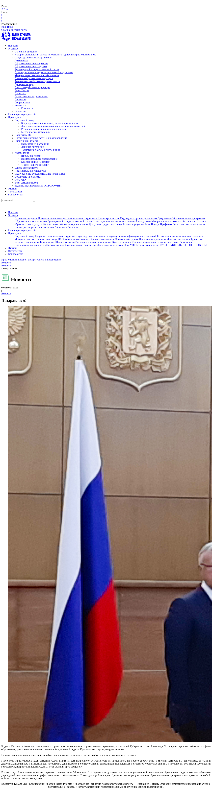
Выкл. (10, 26)
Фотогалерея (15, 191)
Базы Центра (22, 90)
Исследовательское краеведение (39, 158)
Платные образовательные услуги (34, 78)
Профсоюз (20, 93)
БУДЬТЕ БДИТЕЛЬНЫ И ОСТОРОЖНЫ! (38, 185)
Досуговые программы (28, 176)
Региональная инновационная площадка (44, 129)
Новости (13, 45)
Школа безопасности (26, 167)
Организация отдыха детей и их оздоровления (41, 138)
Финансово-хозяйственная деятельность (37, 81)
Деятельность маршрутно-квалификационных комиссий (53, 126)
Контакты (20, 105)
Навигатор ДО (23, 135)
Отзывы (12, 188)
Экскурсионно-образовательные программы (40, 173)
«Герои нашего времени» (35, 164)
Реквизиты (27, 108)
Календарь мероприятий (22, 114)
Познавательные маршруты (30, 170)
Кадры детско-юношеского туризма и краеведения (49, 123)
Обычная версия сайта (14, 29)
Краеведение (22, 152)
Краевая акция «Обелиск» (36, 161)
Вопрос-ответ (22, 102)
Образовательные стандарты (31, 66)
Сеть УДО (20, 179)
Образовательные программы (31, 63)
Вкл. (4, 26)
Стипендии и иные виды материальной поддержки (44, 72)
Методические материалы (36, 132)
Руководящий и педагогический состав (37, 69)
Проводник (14, 117)
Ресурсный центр (24, 120)
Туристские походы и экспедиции (40, 149)
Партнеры (20, 99)
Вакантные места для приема (31, 96)
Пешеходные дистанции (35, 143)
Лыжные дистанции (32, 146)
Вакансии (20, 111)
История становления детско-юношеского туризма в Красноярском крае (55, 54)
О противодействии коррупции (32, 87)
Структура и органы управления (33, 57)
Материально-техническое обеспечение (37, 75)
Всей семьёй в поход (26, 182)
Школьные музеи (31, 155)
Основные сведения (26, 51)
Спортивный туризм (26, 141)
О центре (13, 48)
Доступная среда (24, 84)
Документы (21, 60)
